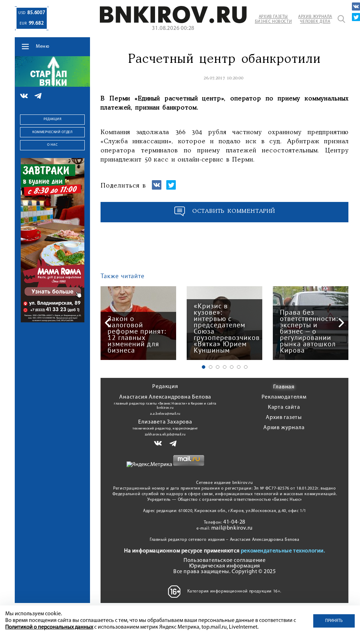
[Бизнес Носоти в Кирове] (173, 22)
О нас (52, 145)
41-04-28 (234, 522)
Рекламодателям (284, 397)
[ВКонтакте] (356, 6)
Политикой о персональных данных (49, 627)
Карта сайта (284, 407)
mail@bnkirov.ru (232, 528)
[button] (203, 367)
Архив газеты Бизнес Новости (273, 19)
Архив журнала (283, 428)
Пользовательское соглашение (224, 560)
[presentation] (108, 323)
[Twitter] (356, 17)
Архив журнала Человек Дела (315, 19)
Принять (334, 621)
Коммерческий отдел (52, 132)
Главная (284, 387)
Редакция (52, 119)
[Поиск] (341, 19)
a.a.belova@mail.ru (165, 414)
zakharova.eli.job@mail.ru (165, 435)
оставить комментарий (233, 211)
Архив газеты (284, 417)
